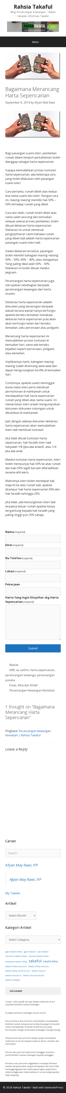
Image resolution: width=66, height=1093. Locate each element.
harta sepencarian (42, 670)
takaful (35, 960)
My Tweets (12, 893)
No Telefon (19, 558)
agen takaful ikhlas (13, 951)
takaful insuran (38, 971)
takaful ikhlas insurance (16, 966)
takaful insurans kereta (33, 975)
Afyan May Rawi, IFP (21, 865)
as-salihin (22, 670)
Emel (14, 545)
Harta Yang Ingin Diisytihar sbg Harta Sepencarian (32, 600)
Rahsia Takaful (33, 6)
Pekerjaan (12, 584)
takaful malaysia (12, 980)
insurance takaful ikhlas (16, 956)
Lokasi (15, 571)
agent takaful (30, 951)
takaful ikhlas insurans (39, 966)
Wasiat (13, 665)
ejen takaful (42, 951)
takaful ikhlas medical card (17, 971)
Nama (15, 532)
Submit (33, 648)
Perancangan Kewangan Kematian (32, 690)
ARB (12, 670)
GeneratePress (53, 1087)
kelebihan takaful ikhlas (16, 961)
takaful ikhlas (50, 961)
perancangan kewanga (20, 675)
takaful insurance (13, 975)
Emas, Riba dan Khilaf (23, 685)
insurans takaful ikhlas (39, 956)
